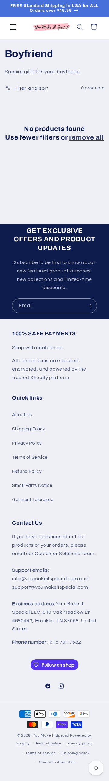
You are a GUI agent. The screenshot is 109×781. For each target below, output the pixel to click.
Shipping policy (75, 753)
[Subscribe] (90, 305)
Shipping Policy (28, 429)
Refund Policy (26, 471)
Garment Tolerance (33, 499)
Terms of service (40, 753)
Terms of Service (30, 457)
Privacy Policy (27, 443)
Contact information (57, 762)
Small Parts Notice (32, 485)
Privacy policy (80, 743)
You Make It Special (51, 735)
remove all (86, 137)
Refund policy (48, 743)
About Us (22, 415)
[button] (13, 27)
